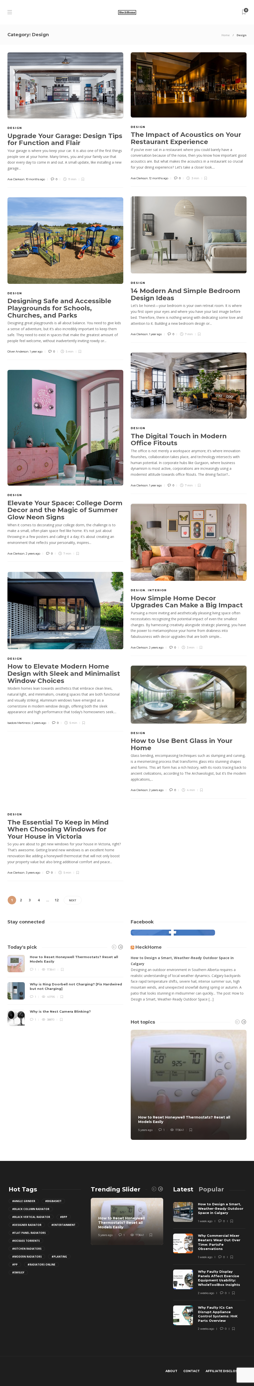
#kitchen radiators (26, 1248)
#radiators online (41, 1264)
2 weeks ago (206, 1293)
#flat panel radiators (29, 1233)
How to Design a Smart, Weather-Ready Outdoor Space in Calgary (182, 960)
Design (14, 128)
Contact (191, 1371)
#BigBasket (53, 1201)
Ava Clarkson (16, 179)
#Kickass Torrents (26, 1240)
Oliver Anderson (18, 351)
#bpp (63, 1217)
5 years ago (145, 1130)
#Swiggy (18, 1272)
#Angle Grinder (23, 1201)
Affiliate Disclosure (225, 1371)
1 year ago (155, 334)
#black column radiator (30, 1209)
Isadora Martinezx (19, 723)
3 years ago (33, 872)
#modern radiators (27, 1256)
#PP (15, 1264)
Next (72, 900)
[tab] (183, 1189)
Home (226, 35)
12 (57, 900)
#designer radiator (26, 1225)
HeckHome (148, 947)
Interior (157, 590)
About (171, 1371)
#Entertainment (63, 1225)
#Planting (59, 1256)
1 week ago (205, 1221)
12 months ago (158, 178)
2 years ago (33, 553)
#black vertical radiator (31, 1217)
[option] (65, 991)
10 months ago (35, 179)
